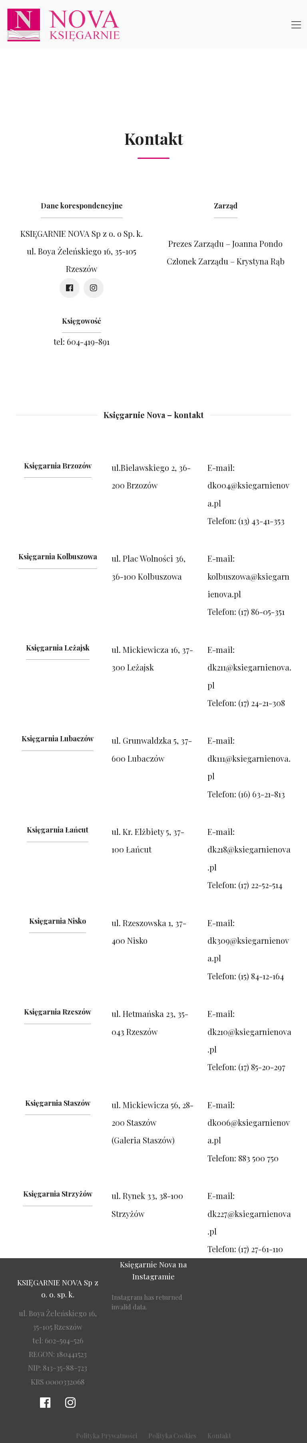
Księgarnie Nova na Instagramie (153, 1270)
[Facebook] (70, 288)
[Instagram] (94, 288)
